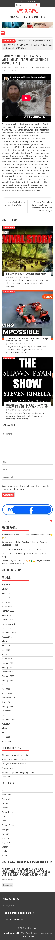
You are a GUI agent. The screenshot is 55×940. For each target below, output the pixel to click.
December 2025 (9, 619)
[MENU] (3, 33)
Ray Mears (6, 842)
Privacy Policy (7, 768)
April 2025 (6, 654)
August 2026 (7, 584)
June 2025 (6, 645)
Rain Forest (7, 838)
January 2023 (7, 680)
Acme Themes (27, 936)
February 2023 (8, 676)
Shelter (5, 847)
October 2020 (8, 715)
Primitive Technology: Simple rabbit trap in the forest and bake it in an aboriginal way (42, 206)
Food (4, 820)
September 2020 (9, 719)
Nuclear (5, 834)
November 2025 (9, 624)
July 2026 (5, 589)
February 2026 (8, 611)
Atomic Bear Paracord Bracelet (15, 759)
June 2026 (6, 593)
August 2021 (7, 702)
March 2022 (7, 693)
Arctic (4, 790)
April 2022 (6, 689)
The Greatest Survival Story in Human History (26, 274)
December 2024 (9, 671)
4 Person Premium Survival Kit (15, 755)
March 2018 (7, 741)
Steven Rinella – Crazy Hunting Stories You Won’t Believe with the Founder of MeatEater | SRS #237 (27, 405)
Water (4, 855)
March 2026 (7, 606)
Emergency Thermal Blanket (14, 763)
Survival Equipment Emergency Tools (18, 772)
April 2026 (6, 602)
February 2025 (8, 663)
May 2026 (6, 598)
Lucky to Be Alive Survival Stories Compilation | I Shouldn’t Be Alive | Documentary (27, 339)
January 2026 (7, 615)
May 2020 (6, 737)
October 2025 (8, 628)
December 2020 (9, 711)
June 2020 (6, 732)
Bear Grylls (6, 794)
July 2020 (5, 728)
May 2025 (6, 650)
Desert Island (7, 812)
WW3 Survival (27, 11)
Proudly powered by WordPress (16, 933)
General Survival (9, 228)
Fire (3, 816)
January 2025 (7, 667)
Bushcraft (6, 799)
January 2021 (7, 706)
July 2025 (5, 641)
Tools (4, 851)
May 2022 (6, 684)
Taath (25, 67)
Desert (5, 807)
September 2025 (9, 632)
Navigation (6, 829)
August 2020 (7, 724)
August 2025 (7, 637)
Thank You (6, 776)
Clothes (5, 803)
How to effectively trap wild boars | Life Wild (14, 203)
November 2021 (9, 697)
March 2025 (7, 658)
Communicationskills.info (13, 919)
